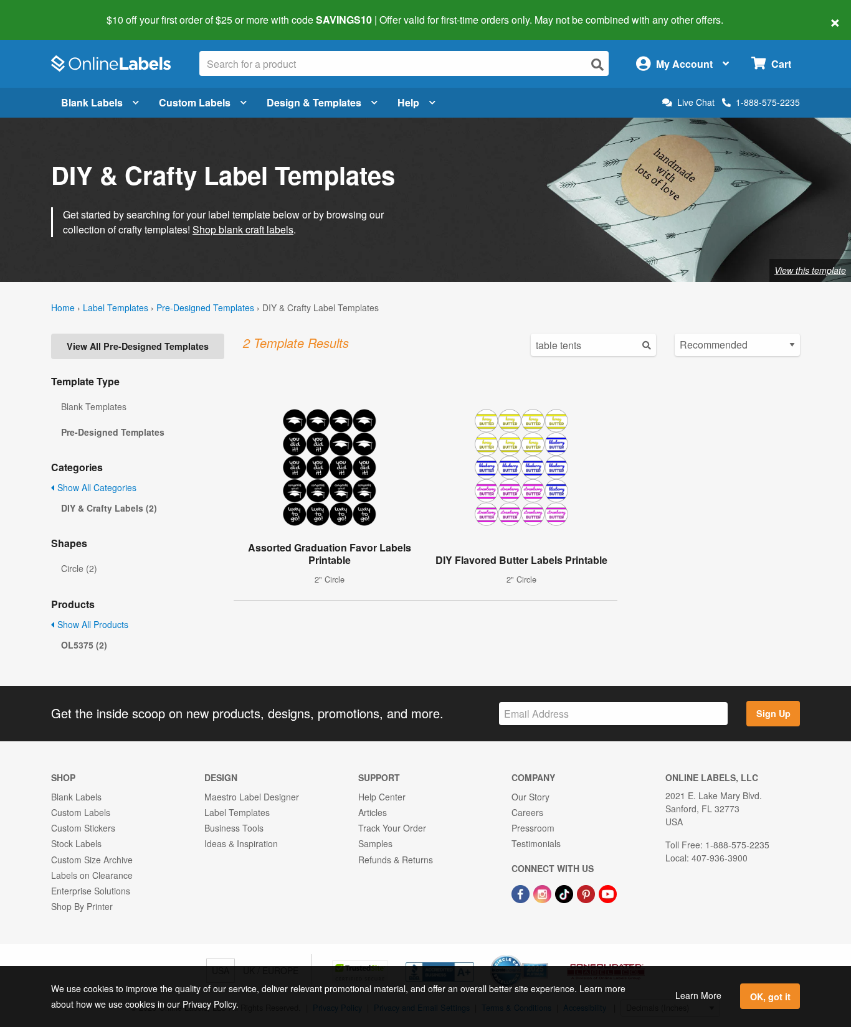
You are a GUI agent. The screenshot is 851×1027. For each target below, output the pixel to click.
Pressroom (532, 828)
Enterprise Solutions (90, 890)
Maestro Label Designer (251, 796)
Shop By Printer (82, 906)
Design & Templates (314, 102)
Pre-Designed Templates (205, 307)
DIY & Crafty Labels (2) (109, 508)
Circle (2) (79, 568)
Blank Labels (92, 102)
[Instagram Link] (543, 892)
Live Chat (696, 102)
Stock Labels (76, 843)
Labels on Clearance (92, 875)
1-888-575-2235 (768, 102)
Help (408, 102)
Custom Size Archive (92, 859)
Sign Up (773, 713)
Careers (527, 812)
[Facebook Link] (521, 892)
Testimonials (536, 843)
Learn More (698, 995)
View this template (810, 270)
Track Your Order (392, 828)
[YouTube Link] (608, 892)
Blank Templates (93, 406)
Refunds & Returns (395, 859)
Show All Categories (95, 487)
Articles (372, 812)
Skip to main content (45, 11)
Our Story (530, 796)
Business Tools (234, 828)
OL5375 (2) (84, 645)
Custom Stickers (83, 828)
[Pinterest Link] (587, 892)
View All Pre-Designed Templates (138, 346)
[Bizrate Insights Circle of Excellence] (543, 956)
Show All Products (91, 624)
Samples (375, 843)
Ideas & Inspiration (241, 843)
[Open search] (597, 64)
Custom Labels (195, 102)
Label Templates (115, 307)
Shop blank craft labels (243, 229)
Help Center (382, 796)
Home (63, 307)
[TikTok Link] (565, 892)
